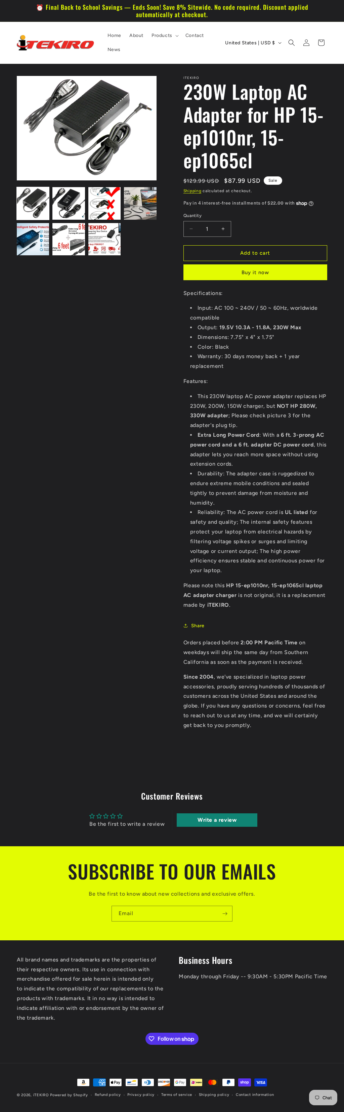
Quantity (192, 215)
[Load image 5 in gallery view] (33, 239)
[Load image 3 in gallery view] (104, 203)
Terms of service (176, 1095)
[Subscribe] (224, 914)
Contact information (255, 1095)
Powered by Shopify (69, 1095)
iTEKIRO (41, 1095)
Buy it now (255, 272)
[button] (164, 36)
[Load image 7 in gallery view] (104, 239)
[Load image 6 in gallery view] (68, 239)
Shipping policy (214, 1095)
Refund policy (108, 1095)
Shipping (192, 190)
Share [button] (198, 626)
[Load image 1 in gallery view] (33, 203)
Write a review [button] (217, 820)
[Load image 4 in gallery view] (140, 203)
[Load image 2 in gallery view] (68, 203)
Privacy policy (141, 1095)
